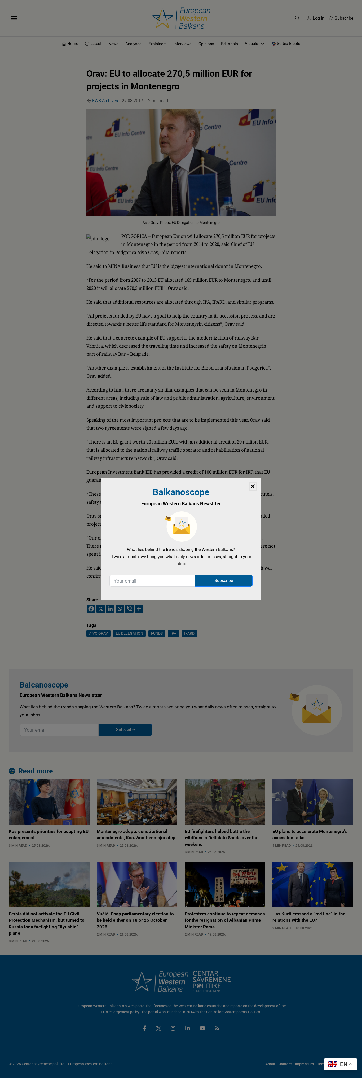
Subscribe (223, 580)
